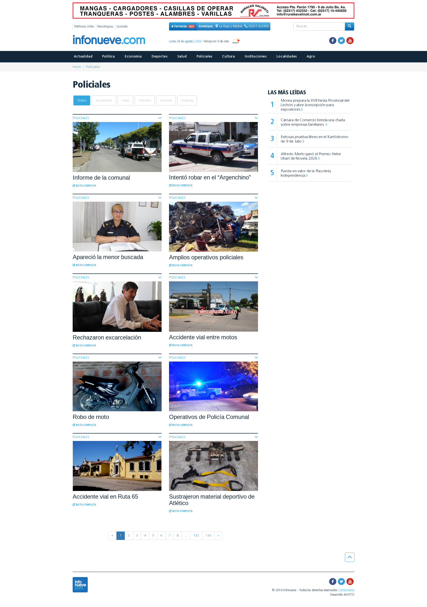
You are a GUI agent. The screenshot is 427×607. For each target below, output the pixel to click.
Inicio (77, 67)
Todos (81, 100)
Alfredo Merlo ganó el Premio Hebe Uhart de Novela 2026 (311, 156)
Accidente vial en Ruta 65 (105, 496)
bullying (187, 100)
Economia (133, 56)
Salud (182, 56)
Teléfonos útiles (84, 26)
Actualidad (83, 56)
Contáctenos (346, 590)
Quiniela (122, 26)
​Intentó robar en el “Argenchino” (210, 177)
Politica (108, 56)
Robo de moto (91, 416)
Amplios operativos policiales (206, 257)
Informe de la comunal (101, 177)
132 (196, 535)
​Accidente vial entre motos (203, 337)
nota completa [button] (85, 186)
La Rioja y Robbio (230, 26)
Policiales (204, 56)
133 (208, 535)
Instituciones (256, 56)
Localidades (287, 56)
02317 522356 (258, 26)
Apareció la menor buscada (108, 257)
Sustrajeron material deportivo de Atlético (212, 499)
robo (125, 100)
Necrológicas (105, 26)
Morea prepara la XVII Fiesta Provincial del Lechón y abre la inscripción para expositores (315, 105)
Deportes (160, 56)
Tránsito (145, 100)
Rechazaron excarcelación (107, 337)
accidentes (104, 100)
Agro (311, 56)
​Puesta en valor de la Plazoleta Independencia (306, 173)
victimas (166, 100)
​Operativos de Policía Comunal (209, 416)
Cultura (228, 56)
